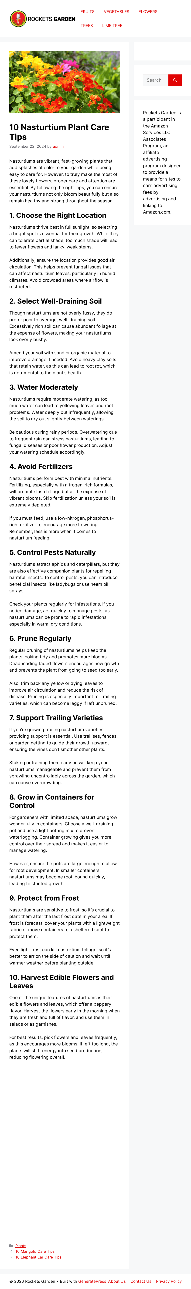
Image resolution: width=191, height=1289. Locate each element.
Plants (20, 1245)
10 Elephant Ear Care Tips (38, 1257)
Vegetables (116, 11)
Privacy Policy (169, 1281)
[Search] (175, 80)
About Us (117, 1281)
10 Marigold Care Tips (35, 1251)
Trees (87, 25)
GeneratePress (92, 1281)
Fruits (88, 11)
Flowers (148, 11)
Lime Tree (112, 25)
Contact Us (140, 1281)
